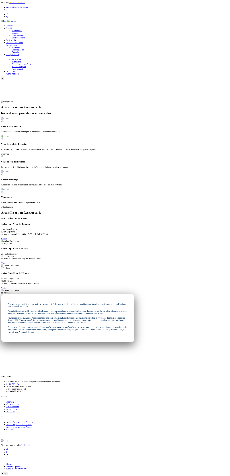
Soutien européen (19, 66)
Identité (9, 28)
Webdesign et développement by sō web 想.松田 (21, 459)
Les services (11, 45)
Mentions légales (13, 466)
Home (9, 464)
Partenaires (16, 59)
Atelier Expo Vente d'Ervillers (19, 424)
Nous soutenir (17, 69)
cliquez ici (27, 445)
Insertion (15, 33)
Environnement (18, 38)
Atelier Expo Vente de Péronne (19, 427)
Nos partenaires (12, 54)
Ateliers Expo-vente (14, 42)
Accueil (9, 26)
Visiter (4, 239)
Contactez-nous (12, 74)
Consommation (18, 35)
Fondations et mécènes (21, 64)
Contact (9, 429)
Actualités (16, 52)
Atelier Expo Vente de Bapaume (20, 422)
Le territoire (11, 40)
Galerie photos (18, 50)
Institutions (16, 62)
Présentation (17, 30)
